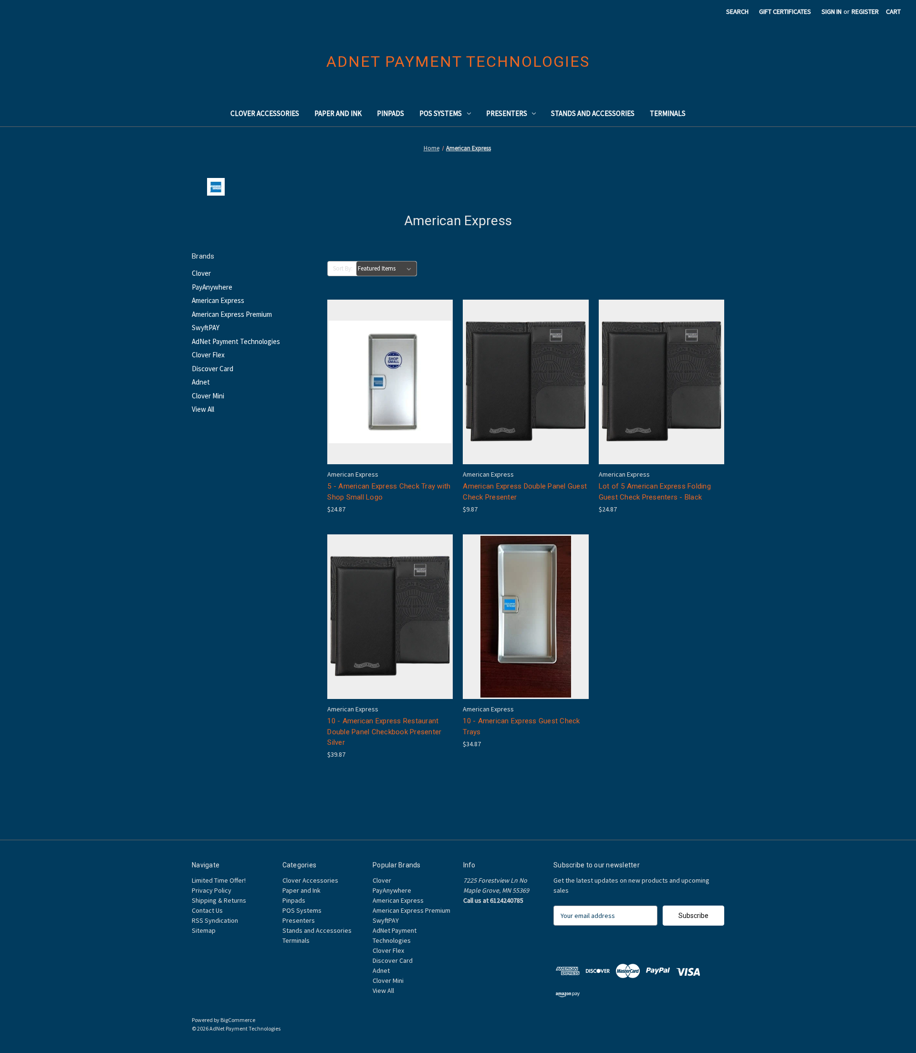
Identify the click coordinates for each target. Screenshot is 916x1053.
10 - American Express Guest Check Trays (521, 726)
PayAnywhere (212, 287)
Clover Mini (208, 395)
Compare (387, 382)
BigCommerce (237, 1019)
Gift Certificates (785, 11)
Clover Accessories (264, 113)
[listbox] (386, 268)
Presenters (506, 113)
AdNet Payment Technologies (236, 341)
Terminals (668, 113)
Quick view (388, 364)
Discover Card (212, 368)
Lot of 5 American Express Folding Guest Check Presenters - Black (655, 491)
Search (737, 11)
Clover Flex (208, 354)
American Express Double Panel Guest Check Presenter (525, 491)
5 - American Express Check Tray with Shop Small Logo (388, 491)
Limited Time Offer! (219, 880)
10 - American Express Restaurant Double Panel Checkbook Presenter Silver (384, 732)
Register (865, 11)
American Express (218, 300)
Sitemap (204, 930)
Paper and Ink (338, 113)
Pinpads (390, 113)
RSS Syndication (215, 920)
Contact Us (207, 910)
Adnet (201, 381)
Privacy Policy (211, 890)
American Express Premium (232, 314)
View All (203, 409)
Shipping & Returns (219, 900)
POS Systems (440, 113)
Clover (201, 273)
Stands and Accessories (593, 113)
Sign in (832, 11)
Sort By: (343, 268)
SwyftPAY (205, 327)
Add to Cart (390, 398)
